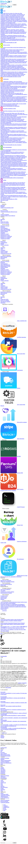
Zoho (2, 783)
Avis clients (3, 769)
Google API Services (5, 797)
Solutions (2, 768)
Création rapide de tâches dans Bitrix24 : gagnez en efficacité (13, 715)
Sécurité (4, 809)
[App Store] (4, 815)
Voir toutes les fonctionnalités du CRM (8, 42)
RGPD (4, 808)
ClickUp (2, 781)
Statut (2, 764)
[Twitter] (4, 826)
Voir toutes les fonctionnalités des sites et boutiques (11, 144)
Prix (1, 201)
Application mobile (4, 794)
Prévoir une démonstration (6, 762)
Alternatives (3, 771)
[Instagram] (4, 833)
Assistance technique (5, 758)
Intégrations (3, 302)
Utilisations (3, 772)
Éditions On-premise (5, 775)
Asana (2, 780)
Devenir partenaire (4, 801)
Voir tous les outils (4, 200)
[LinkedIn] (4, 837)
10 (5, 732)
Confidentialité (6, 807)
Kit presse (3, 752)
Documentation (4, 778)
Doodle (2, 788)
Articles (2, 767)
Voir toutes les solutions (5, 301)
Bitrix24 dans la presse (5, 754)
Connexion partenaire (5, 802)
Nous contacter (4, 753)
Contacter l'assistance (5, 761)
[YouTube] (5, 830)
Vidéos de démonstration (6, 760)
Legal (4, 804)
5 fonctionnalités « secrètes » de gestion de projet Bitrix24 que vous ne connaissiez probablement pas (13, 729)
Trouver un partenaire (5, 800)
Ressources (3, 773)
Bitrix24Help (8, 687)
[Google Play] (5, 818)
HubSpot (2, 786)
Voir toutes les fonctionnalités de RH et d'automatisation (12, 177)
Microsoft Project (4, 787)
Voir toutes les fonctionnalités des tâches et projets (11, 76)
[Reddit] (4, 840)
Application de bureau (5, 795)
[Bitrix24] (6, 2)
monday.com (3, 782)
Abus (4, 810)
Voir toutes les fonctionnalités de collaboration (10, 106)
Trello (2, 785)
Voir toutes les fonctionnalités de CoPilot (9, 199)
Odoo (2, 790)
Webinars (2, 759)
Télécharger (3, 776)
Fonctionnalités (4, 656)
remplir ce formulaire (22, 682)
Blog (2, 633)
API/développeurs (4, 796)
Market (2, 793)
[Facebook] (4, 823)
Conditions (5, 805)
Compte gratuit (4, 3)
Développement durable (5, 755)
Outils (2, 750)
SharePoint (3, 789)
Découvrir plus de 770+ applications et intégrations (11, 576)
